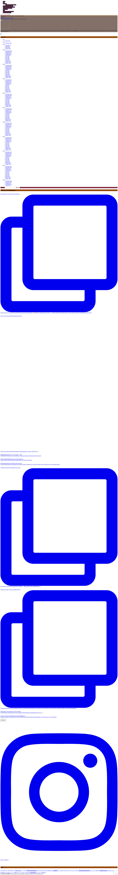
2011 (4, 165)
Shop (4, 10)
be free (14, 870)
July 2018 (7, 70)
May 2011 (7, 174)
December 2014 (8, 123)
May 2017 (7, 87)
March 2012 (7, 162)
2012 (4, 150)
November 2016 (8, 95)
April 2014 (7, 132)
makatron (97, 870)
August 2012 (7, 156)
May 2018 (7, 73)
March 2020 (7, 47)
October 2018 (8, 67)
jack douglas (73, 870)
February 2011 (8, 177)
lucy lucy (93, 870)
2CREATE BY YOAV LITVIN (6, 18)
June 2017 (7, 86)
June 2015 (7, 115)
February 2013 (8, 148)
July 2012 (7, 157)
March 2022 (7, 40)
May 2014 (7, 130)
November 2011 (8, 167)
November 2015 (8, 109)
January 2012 (8, 164)
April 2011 (7, 175)
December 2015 (8, 108)
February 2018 (8, 76)
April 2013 (7, 146)
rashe (11, 872)
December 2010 (8, 180)
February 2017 (8, 90)
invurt (68, 870)
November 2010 (8, 182)
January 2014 (8, 135)
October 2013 (8, 139)
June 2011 (7, 173)
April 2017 (7, 88)
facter (52, 870)
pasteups (2, 872)
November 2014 (8, 124)
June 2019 (7, 57)
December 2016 (8, 94)
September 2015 (8, 112)
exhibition (49, 870)
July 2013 (7, 143)
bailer (12, 870)
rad (10, 872)
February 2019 (8, 61)
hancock (59, 870)
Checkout (5, 3)
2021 (4, 41)
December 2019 (8, 50)
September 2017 (8, 83)
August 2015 (7, 113)
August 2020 (7, 45)
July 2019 (7, 56)
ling (91, 870)
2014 (4, 122)
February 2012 (8, 163)
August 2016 (7, 98)
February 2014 (8, 134)
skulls (21, 872)
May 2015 (7, 116)
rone (13, 872)
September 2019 (8, 54)
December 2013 (8, 137)
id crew (65, 870)
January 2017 (8, 92)
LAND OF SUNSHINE (5, 14)
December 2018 (8, 65)
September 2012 (8, 155)
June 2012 (7, 158)
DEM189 (38, 870)
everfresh (45, 870)
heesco (61, 870)
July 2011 (7, 172)
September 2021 (8, 43)
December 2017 (8, 79)
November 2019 (8, 51)
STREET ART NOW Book (8, 11)
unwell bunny (38, 872)
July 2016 (7, 99)
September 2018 (8, 68)
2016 (4, 93)
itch (70, 870)
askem (7, 870)
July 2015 (7, 114)
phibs (6, 872)
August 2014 (7, 127)
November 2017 (8, 80)
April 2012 (7, 160)
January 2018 (8, 77)
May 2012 (7, 159)
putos (8, 872)
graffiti (5, 19)
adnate (4, 870)
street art (8, 19)
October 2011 (8, 168)
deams (25, 870)
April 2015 (7, 117)
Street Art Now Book (7, 12)
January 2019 (8, 63)
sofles (25, 872)
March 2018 (7, 75)
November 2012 (8, 153)
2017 (4, 78)
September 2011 (8, 169)
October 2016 (8, 96)
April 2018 (7, 74)
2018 (4, 64)
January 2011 (8, 178)
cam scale (22, 870)
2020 (4, 44)
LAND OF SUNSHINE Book (9, 7)
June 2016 (7, 100)
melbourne (103, 870)
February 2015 (8, 119)
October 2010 (8, 183)
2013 (4, 136)
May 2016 (7, 102)
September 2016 (8, 97)
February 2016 (8, 105)
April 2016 (7, 103)
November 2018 (8, 66)
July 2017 (7, 85)
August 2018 (7, 69)
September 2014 (8, 126)
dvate (41, 870)
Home (4, 1)
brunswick (18, 870)
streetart (33, 872)
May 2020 (7, 46)
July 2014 (7, 128)
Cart (4, 2)
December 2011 (8, 166)
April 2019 (7, 59)
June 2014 (7, 129)
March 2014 (7, 133)
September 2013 (8, 140)
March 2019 (7, 60)
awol (9, 870)
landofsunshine (84, 870)
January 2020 (8, 48)
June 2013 (7, 144)
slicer (23, 872)
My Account (5, 9)
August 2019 (7, 55)
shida (17, 872)
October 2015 (8, 110)
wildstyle (43, 872)
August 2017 (7, 84)
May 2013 (7, 145)
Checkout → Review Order (10, 4)
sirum (19, 872)
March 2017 (7, 89)
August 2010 (7, 185)
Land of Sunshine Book (7, 8)
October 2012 (8, 154)
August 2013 (7, 142)
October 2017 (8, 81)
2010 (4, 179)
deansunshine (32, 870)
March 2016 (7, 104)
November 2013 (8, 138)
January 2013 (8, 149)
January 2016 (8, 106)
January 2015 (8, 120)
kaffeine (77, 870)
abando (1, 870)
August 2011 (7, 170)
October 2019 (8, 53)
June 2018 (7, 71)
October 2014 (8, 125)
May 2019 (7, 58)
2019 (4, 49)
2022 (4, 39)
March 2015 (7, 118)
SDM (15, 872)
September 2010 (8, 184)
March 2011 (7, 176)
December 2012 (8, 152)
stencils (28, 872)
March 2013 (7, 147)
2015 (4, 107)
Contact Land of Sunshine (8, 5)
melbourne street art (111, 870)
